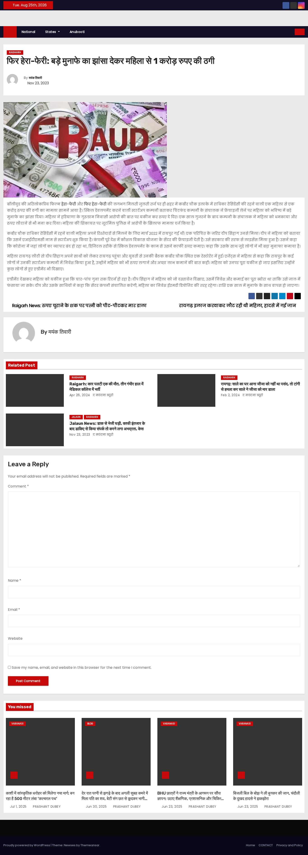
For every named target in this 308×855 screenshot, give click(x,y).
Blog (90, 723)
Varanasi (17, 723)
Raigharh (15, 52)
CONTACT (266, 845)
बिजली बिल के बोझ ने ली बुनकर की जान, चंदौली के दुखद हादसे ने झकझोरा (266, 796)
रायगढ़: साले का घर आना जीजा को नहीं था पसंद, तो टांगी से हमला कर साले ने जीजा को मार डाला (260, 387)
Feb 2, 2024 (230, 395)
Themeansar (89, 845)
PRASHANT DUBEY (46, 806)
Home (250, 845)
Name (14, 580)
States (51, 32)
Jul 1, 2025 (19, 806)
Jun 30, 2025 (97, 806)
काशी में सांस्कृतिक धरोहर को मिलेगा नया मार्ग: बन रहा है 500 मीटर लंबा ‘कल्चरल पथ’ (40, 796)
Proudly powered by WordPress (27, 845)
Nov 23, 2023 (79, 434)
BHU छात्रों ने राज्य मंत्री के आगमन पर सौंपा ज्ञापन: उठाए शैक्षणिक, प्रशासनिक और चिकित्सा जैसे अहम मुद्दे (191, 799)
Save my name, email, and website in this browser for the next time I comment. (82, 667)
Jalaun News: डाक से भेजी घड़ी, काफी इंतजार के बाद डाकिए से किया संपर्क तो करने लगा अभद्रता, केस (107, 426)
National (28, 32)
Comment (18, 486)
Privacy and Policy (289, 845)
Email (14, 609)
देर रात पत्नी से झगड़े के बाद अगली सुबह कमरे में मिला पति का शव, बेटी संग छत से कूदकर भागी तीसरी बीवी (115, 799)
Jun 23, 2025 (172, 806)
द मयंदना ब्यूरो (102, 395)
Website (15, 638)
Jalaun (76, 417)
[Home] (10, 32)
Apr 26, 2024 (79, 395)
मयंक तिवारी (35, 78)
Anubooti (77, 32)
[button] (291, 31)
